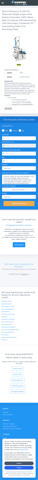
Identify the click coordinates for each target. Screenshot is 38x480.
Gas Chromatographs (7, 309)
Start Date (5, 135)
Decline (19, 463)
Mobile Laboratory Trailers (9, 337)
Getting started (17, 368)
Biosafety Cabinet (6, 304)
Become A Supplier (9, 424)
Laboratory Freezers (7, 322)
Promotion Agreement (10, 426)
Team (4, 438)
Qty (3, 157)
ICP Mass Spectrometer (8, 314)
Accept (19, 468)
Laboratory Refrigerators (8, 327)
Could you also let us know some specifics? (15, 173)
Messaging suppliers (17, 391)
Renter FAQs (18, 374)
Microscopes (5, 335)
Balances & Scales (6, 301)
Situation (5, 164)
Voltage (4, 193)
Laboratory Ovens (6, 324)
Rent (6, 131)
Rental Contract (8, 415)
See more (8, 108)
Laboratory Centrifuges (8, 319)
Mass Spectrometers (7, 332)
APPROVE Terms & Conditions (12, 429)
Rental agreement (17, 380)
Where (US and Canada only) (11, 150)
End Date (8, 142)
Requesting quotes (17, 386)
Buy (23, 131)
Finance (14, 131)
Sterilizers (4, 340)
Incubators (4, 317)
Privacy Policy (23, 450)
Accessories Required (8, 186)
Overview (5, 412)
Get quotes (19, 244)
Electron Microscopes (7, 306)
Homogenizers (5, 311)
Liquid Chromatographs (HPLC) (10, 329)
